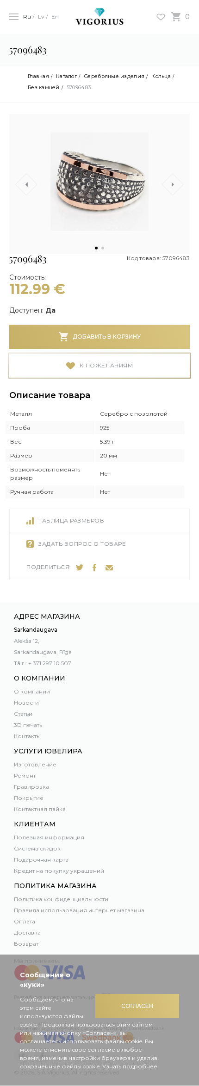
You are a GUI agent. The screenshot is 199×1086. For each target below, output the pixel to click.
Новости (26, 702)
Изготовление (35, 764)
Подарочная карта (41, 859)
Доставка (27, 932)
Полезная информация (49, 837)
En (55, 16)
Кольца (161, 76)
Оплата (24, 921)
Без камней (44, 87)
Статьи (23, 713)
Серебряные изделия (114, 76)
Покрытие (29, 797)
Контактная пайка (40, 808)
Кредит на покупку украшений (59, 870)
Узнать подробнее (129, 1066)
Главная (38, 76)
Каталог (66, 76)
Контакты (27, 736)
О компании (32, 691)
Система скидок (37, 848)
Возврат (26, 943)
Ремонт (25, 775)
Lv (41, 16)
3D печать (28, 724)
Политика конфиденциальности (61, 899)
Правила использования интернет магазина (79, 910)
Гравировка (31, 786)
